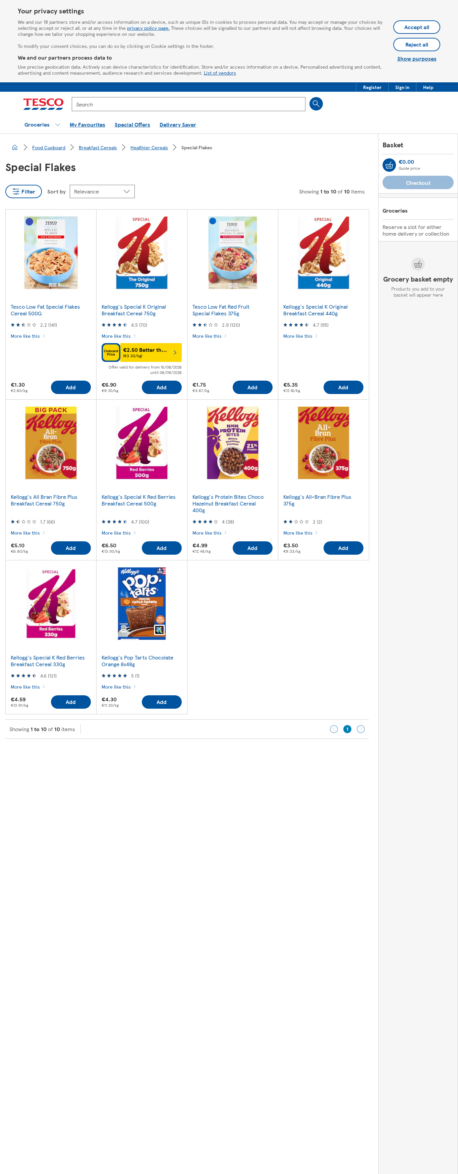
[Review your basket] (389, 165)
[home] (14, 147)
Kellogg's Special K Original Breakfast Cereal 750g (134, 310)
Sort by (56, 191)
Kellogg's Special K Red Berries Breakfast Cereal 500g (139, 500)
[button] (372, 87)
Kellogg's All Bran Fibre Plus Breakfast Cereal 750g (44, 500)
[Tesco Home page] (43, 104)
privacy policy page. (148, 27)
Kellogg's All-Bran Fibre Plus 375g (317, 500)
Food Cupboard (48, 147)
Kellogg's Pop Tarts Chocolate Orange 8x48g (137, 660)
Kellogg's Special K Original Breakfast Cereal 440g (315, 310)
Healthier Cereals (149, 147)
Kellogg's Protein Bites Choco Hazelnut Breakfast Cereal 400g (228, 503)
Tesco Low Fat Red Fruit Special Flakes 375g (220, 310)
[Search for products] (316, 103)
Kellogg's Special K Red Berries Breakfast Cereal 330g (48, 660)
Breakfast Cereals (98, 147)
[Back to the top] (232, 756)
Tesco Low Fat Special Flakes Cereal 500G (45, 310)
